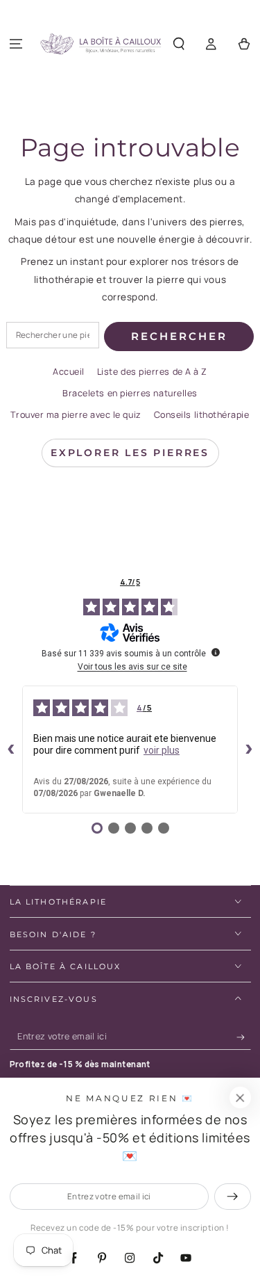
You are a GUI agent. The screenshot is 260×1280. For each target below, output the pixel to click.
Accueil (69, 372)
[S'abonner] (243, 1037)
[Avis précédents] (11, 749)
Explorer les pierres (130, 452)
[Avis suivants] (249, 749)
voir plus (162, 750)
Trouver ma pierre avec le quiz (75, 415)
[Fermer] (240, 1098)
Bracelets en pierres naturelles (130, 393)
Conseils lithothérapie (202, 415)
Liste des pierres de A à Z (152, 372)
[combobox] (52, 335)
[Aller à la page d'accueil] (100, 44)
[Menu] (16, 44)
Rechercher (179, 336)
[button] (179, 44)
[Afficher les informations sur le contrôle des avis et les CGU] (215, 652)
